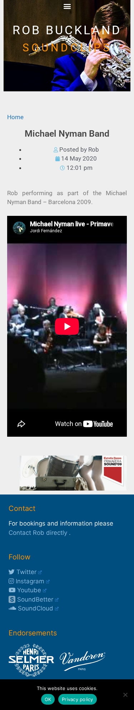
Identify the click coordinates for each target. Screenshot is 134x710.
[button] (67, 6)
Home (15, 117)
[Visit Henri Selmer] (31, 674)
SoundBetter (31, 599)
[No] (125, 694)
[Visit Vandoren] (80, 674)
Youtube (28, 590)
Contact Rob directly (38, 532)
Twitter (25, 571)
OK (48, 699)
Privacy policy (77, 699)
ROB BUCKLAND (67, 30)
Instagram (29, 581)
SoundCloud (34, 608)
